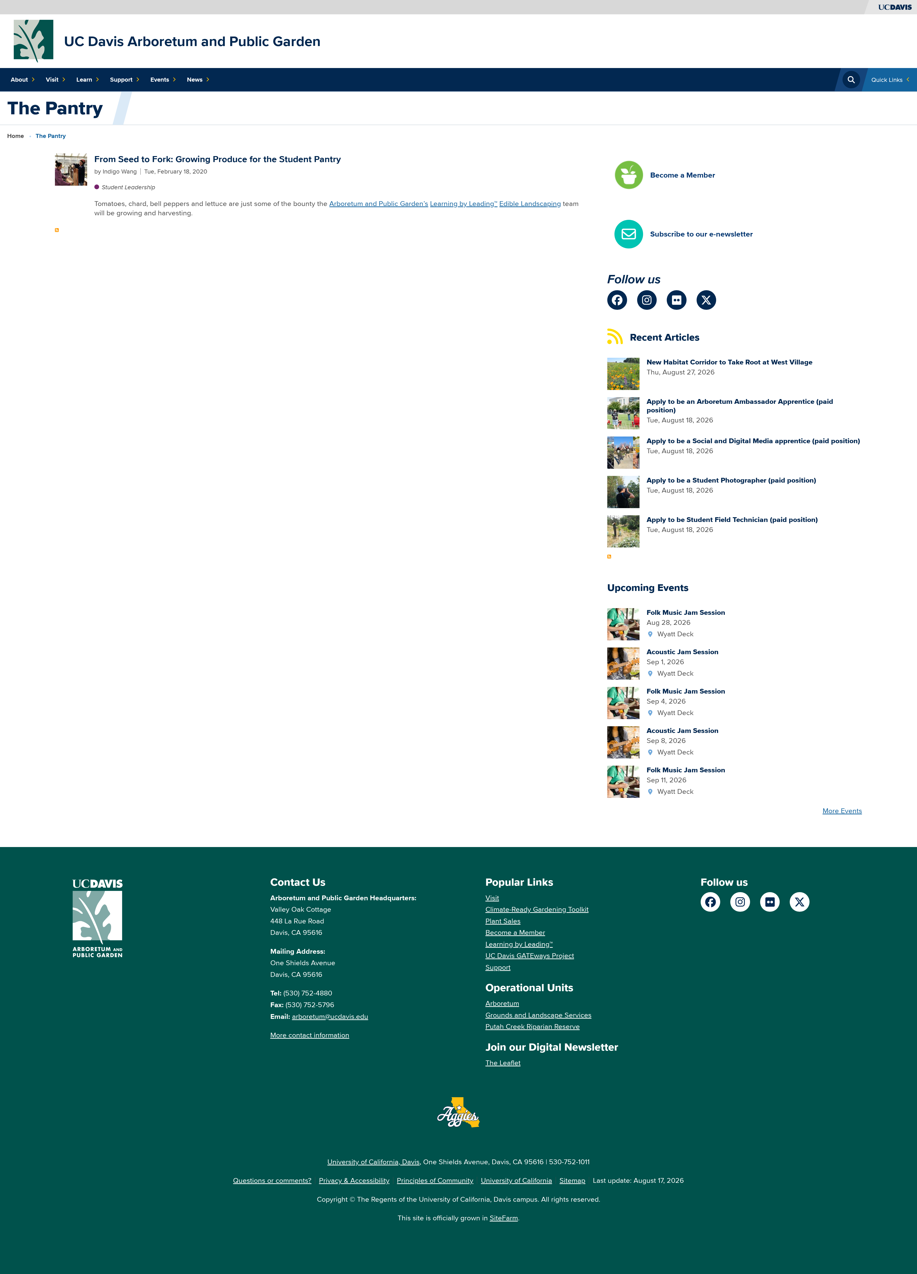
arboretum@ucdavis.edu (330, 1016)
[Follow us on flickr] (677, 300)
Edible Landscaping (530, 203)
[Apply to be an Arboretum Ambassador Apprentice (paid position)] (623, 412)
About (19, 79)
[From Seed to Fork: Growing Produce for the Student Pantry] (71, 169)
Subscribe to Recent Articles (609, 556)
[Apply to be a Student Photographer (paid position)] (623, 491)
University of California (516, 1180)
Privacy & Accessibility (354, 1180)
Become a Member (515, 932)
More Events (842, 810)
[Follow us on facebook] (617, 300)
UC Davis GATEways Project (529, 955)
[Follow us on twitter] (706, 300)
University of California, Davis (373, 1162)
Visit (52, 79)
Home (15, 135)
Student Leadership (128, 187)
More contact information (309, 1035)
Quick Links (887, 79)
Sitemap (572, 1180)
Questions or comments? (272, 1180)
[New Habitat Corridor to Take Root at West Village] (623, 373)
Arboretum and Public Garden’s (378, 203)
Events (159, 79)
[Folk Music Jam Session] (623, 623)
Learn (84, 79)
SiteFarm (504, 1218)
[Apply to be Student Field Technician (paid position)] (623, 531)
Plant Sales (503, 921)
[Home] (34, 40)
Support (121, 79)
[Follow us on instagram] (647, 300)
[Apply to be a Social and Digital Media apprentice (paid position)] (623, 452)
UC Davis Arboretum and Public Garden (192, 41)
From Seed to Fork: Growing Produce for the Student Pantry (217, 159)
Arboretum (502, 1003)
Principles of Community (435, 1180)
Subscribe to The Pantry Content (57, 230)
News (195, 79)
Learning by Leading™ (463, 203)
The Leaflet (503, 1063)
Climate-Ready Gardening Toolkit (537, 909)
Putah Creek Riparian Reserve (532, 1026)
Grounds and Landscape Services (538, 1015)
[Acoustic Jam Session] (623, 663)
